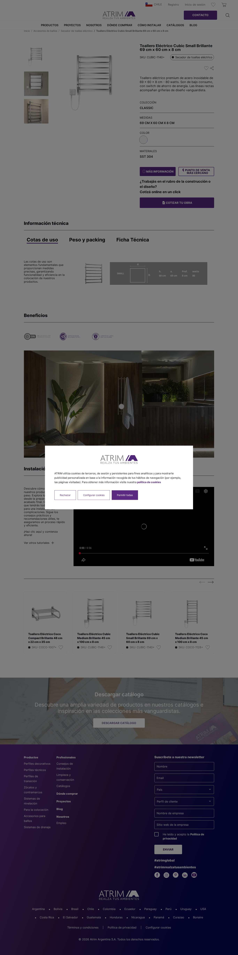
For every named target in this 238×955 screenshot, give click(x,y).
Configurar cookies (94, 495)
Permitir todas (125, 495)
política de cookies (149, 482)
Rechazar (65, 495)
